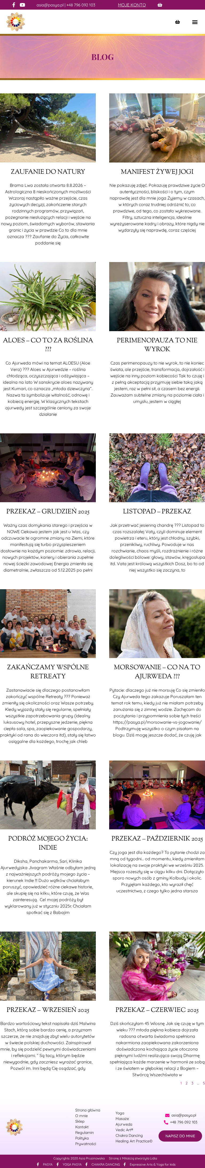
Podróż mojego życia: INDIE (48, 843)
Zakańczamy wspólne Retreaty (48, 672)
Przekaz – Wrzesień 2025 (48, 1010)
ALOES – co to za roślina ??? (48, 345)
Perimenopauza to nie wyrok (157, 345)
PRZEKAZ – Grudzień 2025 (47, 511)
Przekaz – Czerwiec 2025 (157, 1010)
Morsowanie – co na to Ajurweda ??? (157, 672)
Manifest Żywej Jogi (157, 172)
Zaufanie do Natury (48, 172)
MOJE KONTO (132, 4)
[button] (194, 21)
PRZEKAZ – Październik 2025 (157, 839)
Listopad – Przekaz (157, 511)
